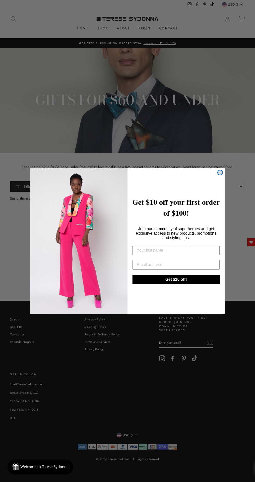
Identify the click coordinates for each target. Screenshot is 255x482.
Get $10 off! (176, 279)
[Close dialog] (220, 172)
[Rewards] (40, 467)
